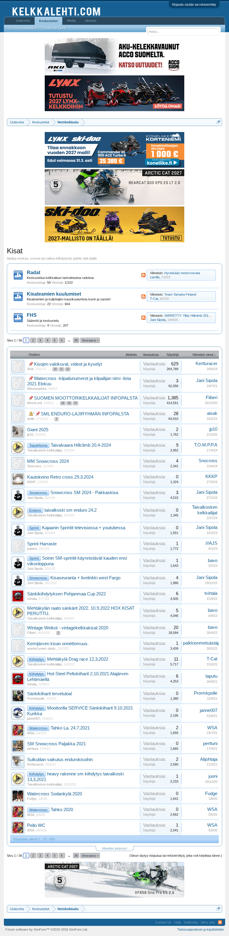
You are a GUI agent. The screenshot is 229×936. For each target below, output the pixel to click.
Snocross (34, 466)
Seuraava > (90, 340)
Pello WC (36, 825)
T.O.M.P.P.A (205, 445)
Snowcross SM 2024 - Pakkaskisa (84, 492)
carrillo (155, 277)
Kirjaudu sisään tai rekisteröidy (194, 4)
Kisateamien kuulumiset (54, 294)
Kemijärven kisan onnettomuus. (58, 643)
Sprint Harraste (42, 543)
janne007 (33, 718)
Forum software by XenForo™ (46, 929)
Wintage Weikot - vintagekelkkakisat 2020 (67, 627)
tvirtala (32, 598)
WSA (30, 733)
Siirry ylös (208, 922)
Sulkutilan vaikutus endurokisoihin (60, 759)
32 (67, 369)
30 (55, 369)
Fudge (31, 798)
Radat (33, 272)
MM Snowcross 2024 (48, 461)
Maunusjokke (37, 388)
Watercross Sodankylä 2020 (54, 793)
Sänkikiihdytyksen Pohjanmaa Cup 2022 (66, 594)
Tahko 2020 (62, 809)
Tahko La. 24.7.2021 (70, 728)
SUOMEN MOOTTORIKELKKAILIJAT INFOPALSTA (86, 398)
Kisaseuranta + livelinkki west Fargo (85, 577)
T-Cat (154, 298)
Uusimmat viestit (54, 28)
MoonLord (34, 403)
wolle (30, 418)
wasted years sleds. (41, 648)
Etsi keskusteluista (22, 28)
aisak (212, 413)
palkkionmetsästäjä (202, 643)
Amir (30, 369)
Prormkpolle (35, 698)
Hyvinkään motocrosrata (182, 273)
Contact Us (163, 922)
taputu (211, 676)
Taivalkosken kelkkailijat (44, 450)
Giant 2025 (37, 429)
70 (75, 403)
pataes (32, 548)
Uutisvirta (23, 20)
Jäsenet (90, 20)
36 (76, 340)
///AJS (211, 543)
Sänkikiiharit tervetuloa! (49, 693)
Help (177, 922)
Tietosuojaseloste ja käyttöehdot (200, 929)
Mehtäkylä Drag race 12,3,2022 (77, 659)
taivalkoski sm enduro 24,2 (70, 510)
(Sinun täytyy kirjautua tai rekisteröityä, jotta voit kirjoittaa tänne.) (175, 855)
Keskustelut (48, 21)
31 (61, 369)
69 (69, 403)
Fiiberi (211, 397)
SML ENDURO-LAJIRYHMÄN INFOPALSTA (85, 414)
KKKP (31, 482)
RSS (143, 275)
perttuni (32, 748)
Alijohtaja (208, 759)
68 (62, 403)
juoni (212, 776)
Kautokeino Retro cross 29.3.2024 (60, 477)
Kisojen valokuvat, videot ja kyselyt (68, 364)
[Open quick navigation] (218, 122)
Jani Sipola (157, 320)
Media (71, 20)
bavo (212, 560)
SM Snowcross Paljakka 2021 (56, 743)
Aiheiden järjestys (114, 848)
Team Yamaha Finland (180, 294)
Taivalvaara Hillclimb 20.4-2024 (81, 445)
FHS (32, 315)
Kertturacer (206, 363)
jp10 (30, 434)
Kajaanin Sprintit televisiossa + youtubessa (83, 527)
